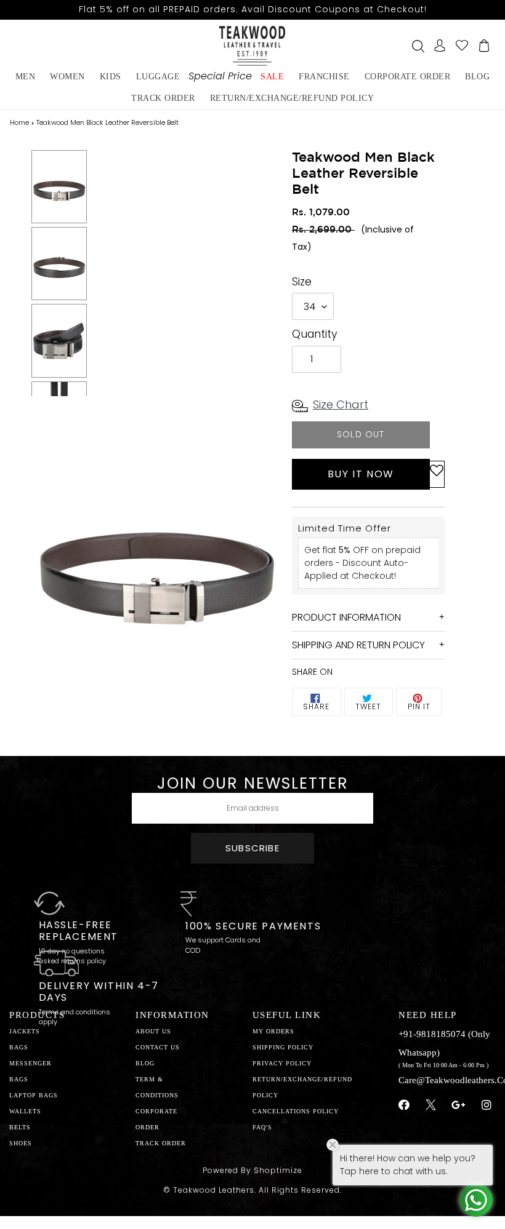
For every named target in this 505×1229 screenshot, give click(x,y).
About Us (153, 1031)
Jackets (24, 1031)
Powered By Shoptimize (252, 1170)
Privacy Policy (282, 1063)
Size (302, 281)
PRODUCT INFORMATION (346, 617)
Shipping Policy (282, 1047)
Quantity (314, 334)
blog (477, 76)
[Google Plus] (458, 1105)
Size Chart (340, 404)
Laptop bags (33, 1095)
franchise (324, 76)
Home (19, 122)
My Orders (273, 1031)
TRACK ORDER (160, 1143)
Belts (20, 1127)
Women (67, 76)
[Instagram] (487, 1105)
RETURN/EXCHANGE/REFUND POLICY (292, 98)
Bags (18, 1047)
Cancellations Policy (295, 1111)
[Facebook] (404, 1105)
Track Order (163, 98)
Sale (272, 76)
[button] (436, 474)
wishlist (462, 45)
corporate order (408, 76)
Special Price (220, 76)
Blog (145, 1063)
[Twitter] (431, 1106)
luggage (158, 76)
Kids (110, 76)
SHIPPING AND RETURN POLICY (358, 645)
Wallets (25, 1111)
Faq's (262, 1127)
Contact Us (157, 1047)
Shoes (20, 1143)
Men (25, 76)
